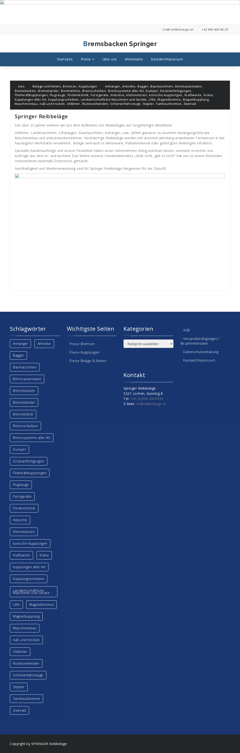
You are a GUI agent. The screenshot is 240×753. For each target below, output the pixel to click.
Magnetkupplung (196, 99)
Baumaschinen (161, 86)
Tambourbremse (168, 104)
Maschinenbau (26, 104)
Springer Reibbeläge (41, 116)
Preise (86, 59)
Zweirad (190, 104)
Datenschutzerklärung (200, 352)
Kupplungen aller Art (30, 99)
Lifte (152, 99)
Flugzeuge (57, 95)
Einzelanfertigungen (175, 91)
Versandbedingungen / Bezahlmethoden (200, 341)
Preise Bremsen (82, 344)
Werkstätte (134, 59)
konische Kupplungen (165, 95)
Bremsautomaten (188, 86)
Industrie (117, 95)
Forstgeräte (100, 95)
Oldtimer (73, 104)
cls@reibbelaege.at (177, 29)
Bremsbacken (25, 91)
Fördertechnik (78, 95)
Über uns (109, 59)
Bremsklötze (70, 91)
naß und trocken (52, 104)
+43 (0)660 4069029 (147, 398)
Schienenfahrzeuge (125, 104)
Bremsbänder (48, 91)
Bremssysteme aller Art (126, 91)
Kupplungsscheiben (63, 99)
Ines (21, 86)
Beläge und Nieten (47, 86)
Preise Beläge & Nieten (88, 361)
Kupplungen (88, 86)
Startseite (65, 59)
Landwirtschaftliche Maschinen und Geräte (114, 99)
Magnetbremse (169, 99)
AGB (186, 330)
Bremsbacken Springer (87, 44)
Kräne (208, 95)
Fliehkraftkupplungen (31, 95)
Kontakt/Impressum (167, 59)
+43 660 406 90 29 (214, 29)
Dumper (152, 91)
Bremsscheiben (94, 91)
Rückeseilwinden (95, 104)
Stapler (148, 104)
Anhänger (112, 86)
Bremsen (70, 86)
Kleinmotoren (136, 95)
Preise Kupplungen (85, 352)
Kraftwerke (193, 95)
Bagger (142, 86)
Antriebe (128, 86)
